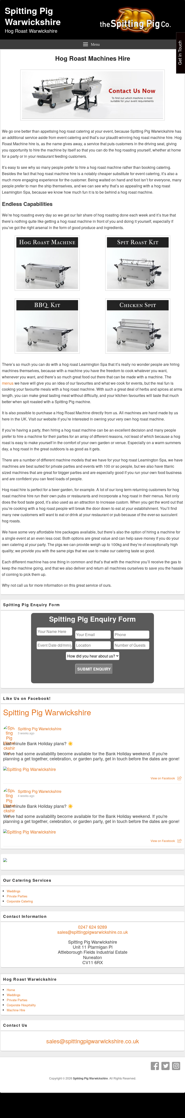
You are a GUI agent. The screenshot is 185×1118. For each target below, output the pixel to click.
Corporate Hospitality (21, 1005)
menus (7, 383)
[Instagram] (176, 1066)
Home (11, 989)
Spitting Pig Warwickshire (33, 16)
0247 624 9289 (92, 927)
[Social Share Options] (179, 778)
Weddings (13, 891)
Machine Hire (16, 1010)
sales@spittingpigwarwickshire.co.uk (92, 932)
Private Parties (17, 896)
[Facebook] (155, 1066)
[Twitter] (165, 1066)
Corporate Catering (20, 901)
